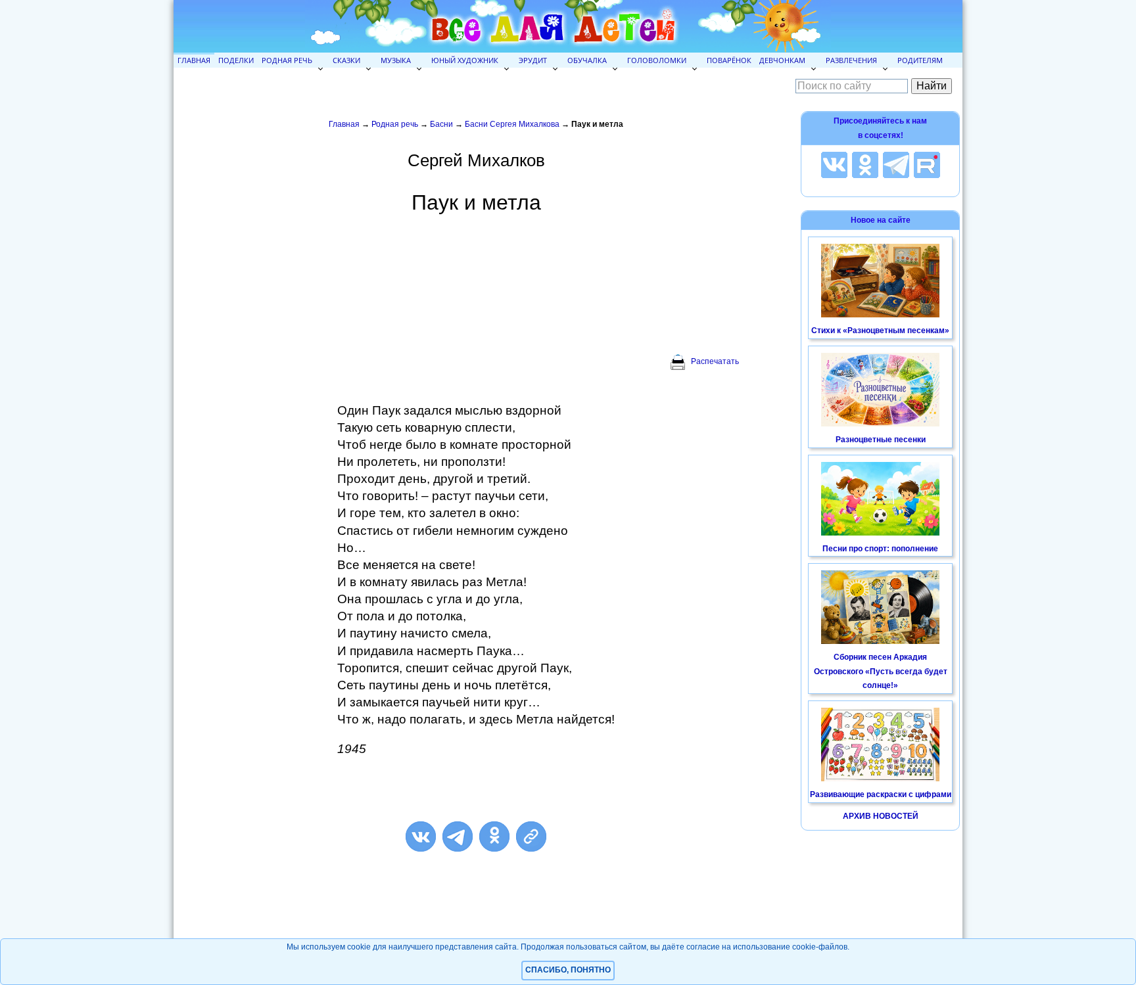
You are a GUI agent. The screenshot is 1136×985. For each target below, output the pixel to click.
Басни (441, 124)
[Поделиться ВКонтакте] (421, 836)
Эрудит (533, 60)
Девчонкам (782, 60)
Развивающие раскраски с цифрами (880, 794)
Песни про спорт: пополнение (880, 548)
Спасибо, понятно (568, 969)
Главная (194, 60)
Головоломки (656, 60)
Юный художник (464, 60)
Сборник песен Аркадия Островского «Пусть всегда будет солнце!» (880, 671)
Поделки (236, 60)
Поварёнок (729, 60)
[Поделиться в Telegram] (457, 836)
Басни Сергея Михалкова (512, 124)
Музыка (396, 60)
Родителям (920, 60)
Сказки (346, 60)
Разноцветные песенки (881, 439)
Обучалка (587, 60)
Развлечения (851, 60)
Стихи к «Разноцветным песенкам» (880, 330)
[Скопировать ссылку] (531, 836)
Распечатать (715, 361)
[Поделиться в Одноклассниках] (494, 836)
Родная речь (287, 60)
